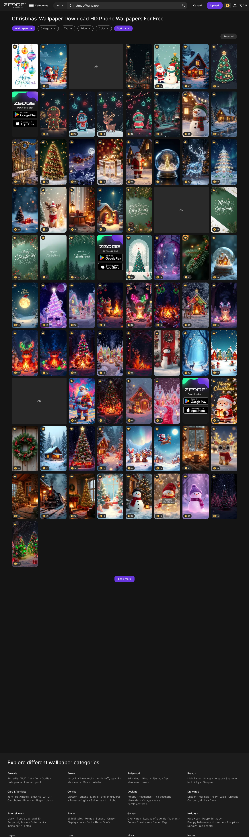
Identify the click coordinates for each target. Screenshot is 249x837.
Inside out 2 (14, 825)
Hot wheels (22, 796)
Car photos (14, 800)
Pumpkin (232, 822)
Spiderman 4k (99, 800)
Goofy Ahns (94, 822)
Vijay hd (157, 778)
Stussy (207, 778)
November (218, 822)
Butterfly (12, 778)
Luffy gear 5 (111, 778)
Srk (129, 778)
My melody (74, 782)
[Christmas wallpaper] (167, 353)
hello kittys (194, 782)
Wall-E (36, 818)
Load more (124, 578)
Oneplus (208, 782)
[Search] (183, 5)
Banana (100, 818)
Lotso (27, 825)
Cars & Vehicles (17, 791)
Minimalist (133, 800)
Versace (218, 778)
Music (131, 835)
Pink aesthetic (162, 796)
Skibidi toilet (75, 818)
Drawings (193, 791)
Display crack (75, 822)
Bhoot (145, 778)
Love (70, 835)
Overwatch (134, 818)
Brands (191, 773)
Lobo (113, 800)
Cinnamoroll (85, 778)
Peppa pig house (17, 822)
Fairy (215, 796)
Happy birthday (212, 818)
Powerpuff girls (79, 800)
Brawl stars (143, 822)
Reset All (228, 36)
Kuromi (71, 778)
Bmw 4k (36, 796)
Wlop (223, 796)
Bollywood (133, 773)
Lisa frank (210, 800)
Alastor (97, 782)
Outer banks (38, 822)
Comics (72, 791)
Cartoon (72, 796)
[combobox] (68, 28)
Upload (214, 5)
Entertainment (15, 813)
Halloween (193, 818)
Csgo (165, 822)
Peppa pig (23, 818)
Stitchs (83, 796)
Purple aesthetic (137, 803)
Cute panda (14, 782)
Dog (37, 778)
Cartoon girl (194, 800)
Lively (11, 818)
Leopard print (32, 782)
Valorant (173, 818)
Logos (11, 835)
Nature (191, 835)
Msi (189, 778)
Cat (30, 778)
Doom (131, 822)
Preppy (132, 796)
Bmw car (28, 800)
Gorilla (45, 778)
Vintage (146, 800)
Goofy (106, 822)
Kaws (156, 800)
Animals (12, 773)
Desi (166, 778)
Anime (71, 773)
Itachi (98, 778)
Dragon (192, 796)
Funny (71, 813)
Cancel (197, 5)
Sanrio (87, 782)
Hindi (137, 778)
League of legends (154, 818)
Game (156, 822)
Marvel (94, 796)
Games (131, 813)
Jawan (145, 782)
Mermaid (204, 796)
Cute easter (206, 825)
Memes (89, 818)
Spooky (192, 825)
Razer (197, 778)
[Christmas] (25, 66)
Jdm (10, 796)
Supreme (231, 778)
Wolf (23, 778)
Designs (132, 791)
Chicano (233, 796)
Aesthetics (145, 796)
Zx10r (46, 796)
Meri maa (133, 782)
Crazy (111, 818)
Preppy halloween (198, 822)
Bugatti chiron (45, 800)
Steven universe (111, 796)
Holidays (192, 813)
